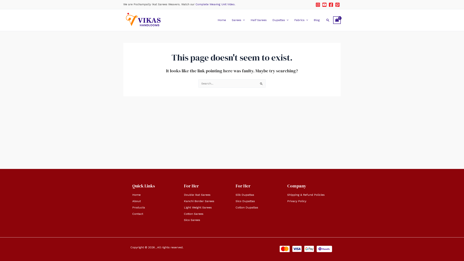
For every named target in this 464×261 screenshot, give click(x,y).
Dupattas (278, 20)
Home (222, 20)
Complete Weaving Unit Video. (215, 4)
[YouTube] (324, 4)
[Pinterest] (337, 4)
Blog (317, 20)
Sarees (236, 20)
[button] (243, 20)
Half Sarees (259, 20)
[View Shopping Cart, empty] (337, 20)
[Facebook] (331, 4)
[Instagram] (318, 4)
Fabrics (299, 20)
